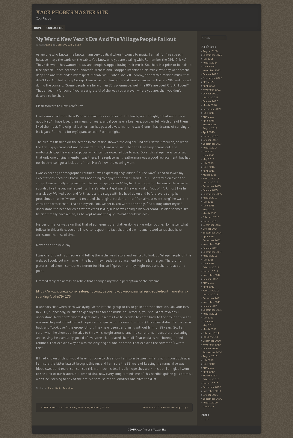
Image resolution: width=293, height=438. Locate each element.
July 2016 (208, 163)
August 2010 (210, 356)
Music (51, 388)
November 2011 (211, 302)
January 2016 (210, 182)
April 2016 (209, 170)
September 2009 (212, 398)
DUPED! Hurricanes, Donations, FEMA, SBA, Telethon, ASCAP (75, 407)
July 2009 (208, 406)
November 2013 (211, 244)
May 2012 (208, 282)
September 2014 (212, 232)
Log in (206, 419)
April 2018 (209, 132)
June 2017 (208, 155)
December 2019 (212, 109)
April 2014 (208, 236)
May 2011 (208, 325)
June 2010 (209, 363)
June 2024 (209, 66)
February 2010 (211, 379)
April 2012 (208, 286)
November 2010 (212, 344)
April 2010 (209, 371)
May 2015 (208, 209)
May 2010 (208, 367)
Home (38, 28)
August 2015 (210, 197)
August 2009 (210, 402)
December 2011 (212, 298)
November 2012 (212, 275)
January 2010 (210, 383)
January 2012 (210, 294)
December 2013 (212, 240)
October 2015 (210, 190)
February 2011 (211, 333)
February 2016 (211, 178)
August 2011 (210, 313)
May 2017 (208, 159)
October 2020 (210, 101)
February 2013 (211, 267)
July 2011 (208, 317)
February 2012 (211, 290)
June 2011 (208, 321)
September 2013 (212, 251)
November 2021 (212, 89)
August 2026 (210, 51)
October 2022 (210, 74)
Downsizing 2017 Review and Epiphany (165, 407)
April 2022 (209, 85)
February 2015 (211, 217)
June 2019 (208, 112)
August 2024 (210, 62)
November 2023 (212, 70)
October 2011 (210, 306)
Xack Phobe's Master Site (72, 12)
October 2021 (210, 93)
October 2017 (210, 139)
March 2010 (210, 375)
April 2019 (208, 120)
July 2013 (208, 259)
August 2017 (210, 147)
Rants (58, 388)
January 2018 (210, 136)
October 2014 (210, 228)
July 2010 (208, 360)
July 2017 (208, 151)
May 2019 (208, 116)
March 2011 (209, 329)
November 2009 (212, 391)
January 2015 (210, 221)
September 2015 (212, 194)
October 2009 (210, 394)
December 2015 (212, 186)
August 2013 (210, 255)
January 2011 (210, 336)
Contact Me (54, 28)
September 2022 (212, 78)
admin (49, 44)
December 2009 (212, 387)
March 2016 (210, 174)
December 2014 (212, 224)
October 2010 (210, 348)
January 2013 (210, 271)
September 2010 (212, 352)
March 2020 (210, 105)
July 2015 (208, 201)
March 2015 (209, 213)
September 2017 (212, 143)
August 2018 (210, 128)
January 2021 (210, 97)
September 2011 (212, 309)
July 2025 (208, 58)
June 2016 (209, 166)
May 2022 (208, 81)
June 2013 (208, 263)
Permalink (68, 388)
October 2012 (210, 278)
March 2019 (209, 124)
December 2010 (212, 340)
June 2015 (208, 205)
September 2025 (212, 54)
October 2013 (210, 248)
